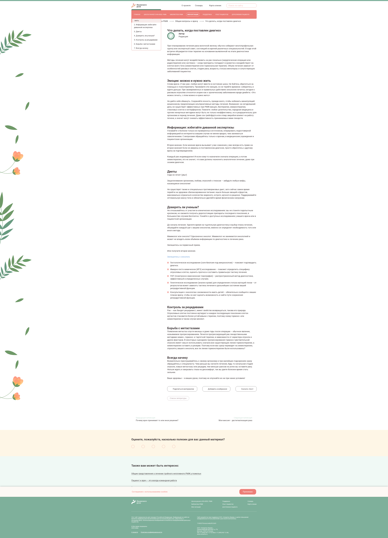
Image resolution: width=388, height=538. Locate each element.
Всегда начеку (142, 48)
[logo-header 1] (139, 6)
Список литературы (178, 398)
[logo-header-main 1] (156, 502)
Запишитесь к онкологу (178, 257)
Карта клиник (252, 504)
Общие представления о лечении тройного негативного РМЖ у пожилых (166, 473)
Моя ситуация (196, 507)
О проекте (134, 532)
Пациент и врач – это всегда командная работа (154, 480)
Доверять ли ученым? (145, 36)
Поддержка (226, 501)
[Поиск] (254, 5)
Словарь (250, 501)
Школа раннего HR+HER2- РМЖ (201, 501)
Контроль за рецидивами (146, 40)
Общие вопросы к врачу (186, 21)
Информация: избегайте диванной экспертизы (145, 26)
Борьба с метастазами (145, 44)
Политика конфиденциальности (151, 532)
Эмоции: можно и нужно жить (145, 19)
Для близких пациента (229, 507)
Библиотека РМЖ (197, 504)
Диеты (139, 31)
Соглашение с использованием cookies (150, 492)
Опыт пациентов (227, 504)
